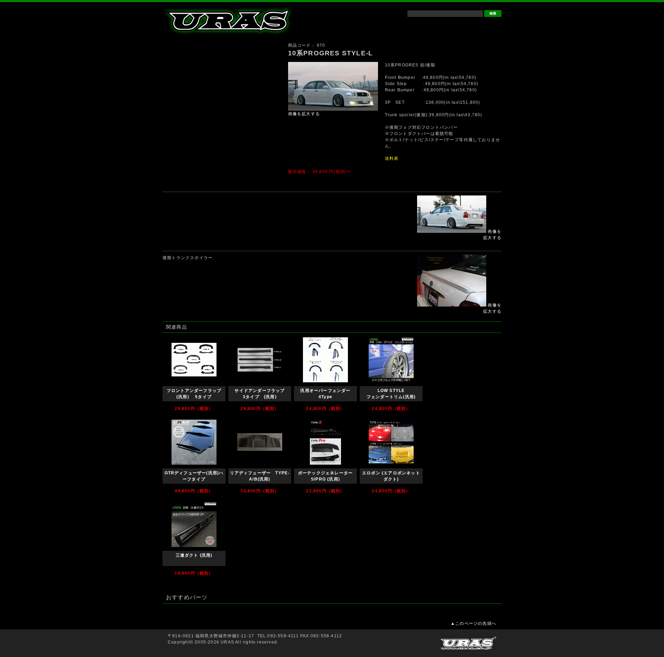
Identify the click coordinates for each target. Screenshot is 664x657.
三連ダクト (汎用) (194, 555)
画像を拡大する (304, 113)
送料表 (392, 158)
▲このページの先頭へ (473, 623)
